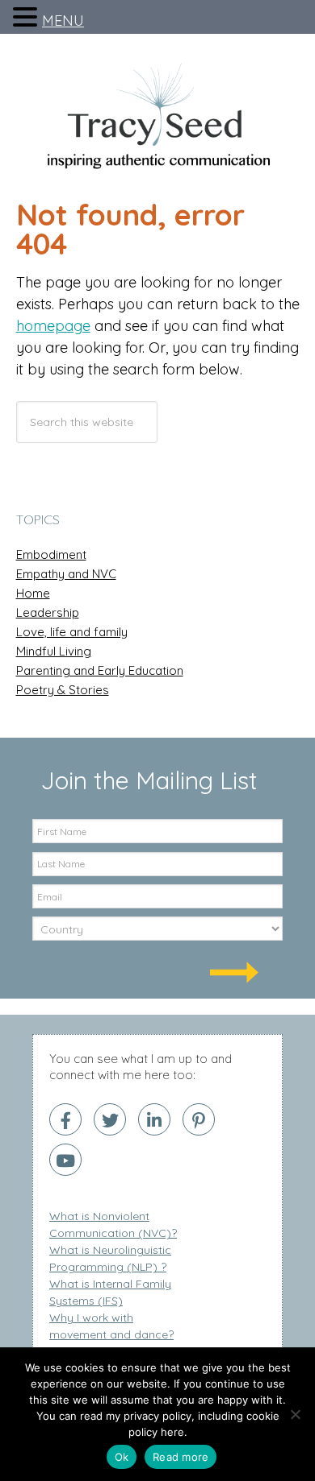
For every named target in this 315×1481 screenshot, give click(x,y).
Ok (122, 1456)
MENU (63, 20)
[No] (295, 1414)
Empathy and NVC (66, 574)
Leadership (47, 613)
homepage (53, 325)
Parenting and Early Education (99, 671)
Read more (180, 1456)
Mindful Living (53, 651)
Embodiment (51, 555)
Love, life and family (72, 632)
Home (33, 593)
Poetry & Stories (62, 690)
